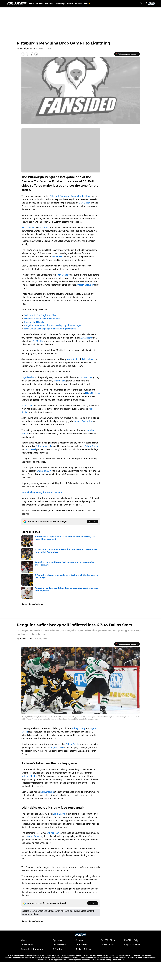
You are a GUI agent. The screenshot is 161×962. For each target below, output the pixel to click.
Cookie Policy (107, 944)
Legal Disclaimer (132, 944)
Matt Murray (84, 202)
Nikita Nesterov (92, 393)
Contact (79, 940)
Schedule (49, 4)
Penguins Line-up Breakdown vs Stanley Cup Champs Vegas (52, 325)
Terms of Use (81, 944)
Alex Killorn (86, 337)
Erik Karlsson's (47, 792)
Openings (57, 940)
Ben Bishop (62, 275)
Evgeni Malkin (28, 377)
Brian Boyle (57, 256)
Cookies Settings (83, 949)
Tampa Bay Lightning (81, 196)
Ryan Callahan (28, 227)
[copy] (36, 54)
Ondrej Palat (60, 380)
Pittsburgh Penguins (59, 196)
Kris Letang (43, 227)
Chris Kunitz (73, 359)
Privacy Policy (59, 944)
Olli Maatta (38, 341)
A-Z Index (57, 949)
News (31, 4)
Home (24, 604)
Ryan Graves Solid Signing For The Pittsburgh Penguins (50, 328)
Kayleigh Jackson (28, 48)
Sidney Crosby (91, 446)
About (24, 940)
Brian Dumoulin (44, 471)
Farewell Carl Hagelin (34, 322)
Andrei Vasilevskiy (85, 285)
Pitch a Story (27, 944)
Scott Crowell (26, 638)
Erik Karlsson (53, 833)
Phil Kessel (31, 449)
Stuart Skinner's (34, 836)
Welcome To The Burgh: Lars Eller (40, 315)
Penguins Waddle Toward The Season (42, 318)
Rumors (39, 4)
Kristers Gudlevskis (83, 421)
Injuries (78, 4)
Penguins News (36, 604)
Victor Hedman (85, 377)
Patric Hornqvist (43, 446)
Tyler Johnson (88, 359)
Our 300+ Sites (108, 940)
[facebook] (146, 3)
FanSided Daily (131, 940)
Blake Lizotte (59, 814)
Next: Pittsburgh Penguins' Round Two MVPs (42, 492)
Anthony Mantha (29, 776)
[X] (141, 3)
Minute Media (18, 955)
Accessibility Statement (32, 949)
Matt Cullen (26, 405)
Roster (70, 4)
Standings (60, 4)
